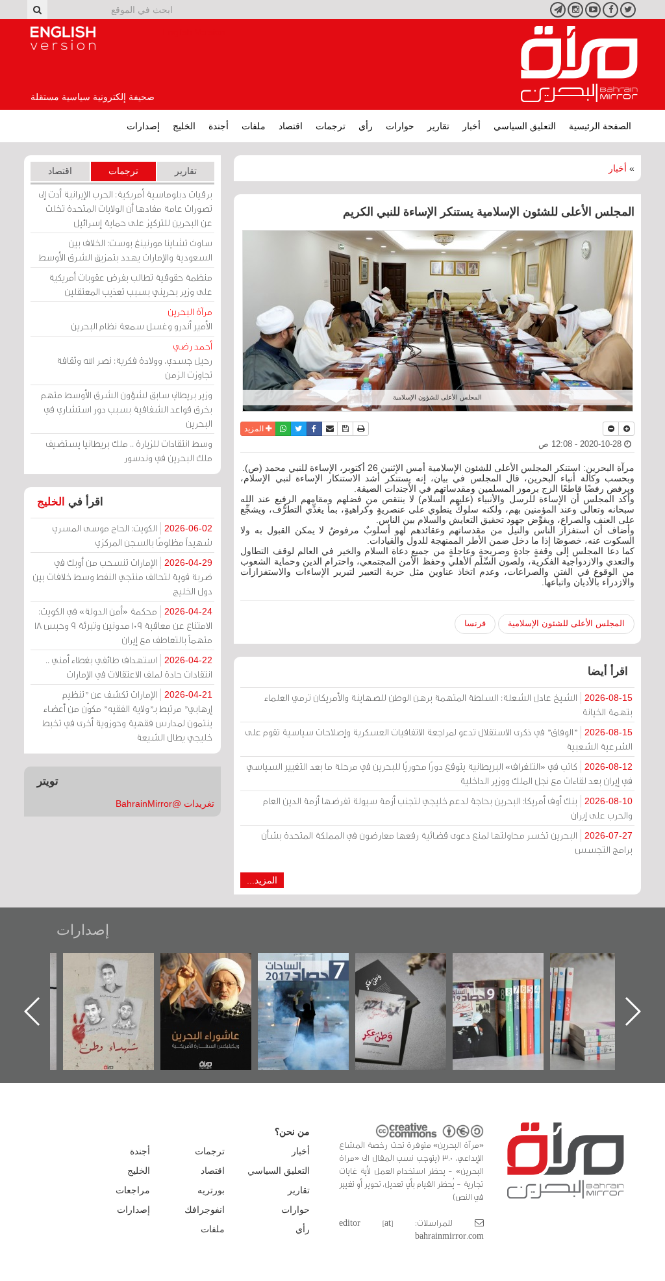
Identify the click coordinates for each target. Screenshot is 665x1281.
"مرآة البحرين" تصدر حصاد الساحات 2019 (608, 982)
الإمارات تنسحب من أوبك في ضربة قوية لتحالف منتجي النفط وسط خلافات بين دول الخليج (122, 576)
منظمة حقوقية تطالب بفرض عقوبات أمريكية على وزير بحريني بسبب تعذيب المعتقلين (130, 284)
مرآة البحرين (579, 64)
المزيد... (262, 880)
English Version (63, 38)
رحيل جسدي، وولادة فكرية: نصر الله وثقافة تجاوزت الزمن (134, 360)
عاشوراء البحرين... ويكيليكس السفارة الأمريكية (316, 982)
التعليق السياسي (525, 126)
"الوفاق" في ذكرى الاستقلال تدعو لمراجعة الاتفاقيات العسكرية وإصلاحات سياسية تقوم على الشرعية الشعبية (439, 739)
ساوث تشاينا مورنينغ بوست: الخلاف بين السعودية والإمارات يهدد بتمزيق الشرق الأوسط (125, 250)
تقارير (438, 126)
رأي (365, 126)
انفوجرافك (204, 1209)
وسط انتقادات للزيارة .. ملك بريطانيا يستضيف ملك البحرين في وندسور (128, 450)
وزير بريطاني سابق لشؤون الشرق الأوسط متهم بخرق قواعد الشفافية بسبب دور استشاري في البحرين (126, 409)
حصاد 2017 (413, 966)
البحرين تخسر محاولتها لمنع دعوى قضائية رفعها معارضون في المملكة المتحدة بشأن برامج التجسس (447, 842)
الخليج (184, 126)
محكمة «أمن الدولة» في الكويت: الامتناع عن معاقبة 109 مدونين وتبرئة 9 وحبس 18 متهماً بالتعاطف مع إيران (123, 625)
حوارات (400, 126)
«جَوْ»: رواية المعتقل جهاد (121, 974)
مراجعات (133, 1190)
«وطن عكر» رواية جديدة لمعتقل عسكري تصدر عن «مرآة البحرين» (511, 990)
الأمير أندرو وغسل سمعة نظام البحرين (141, 319)
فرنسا (475, 623)
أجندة (218, 126)
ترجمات (330, 126)
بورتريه (211, 1190)
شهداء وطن (219, 966)
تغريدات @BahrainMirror (165, 803)
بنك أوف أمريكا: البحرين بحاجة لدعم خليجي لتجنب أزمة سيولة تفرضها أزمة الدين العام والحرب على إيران (448, 808)
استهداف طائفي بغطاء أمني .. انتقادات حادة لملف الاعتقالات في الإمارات (128, 667)
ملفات (254, 126)
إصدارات (143, 126)
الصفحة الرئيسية (600, 126)
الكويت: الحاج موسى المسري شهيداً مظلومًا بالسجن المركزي (132, 535)
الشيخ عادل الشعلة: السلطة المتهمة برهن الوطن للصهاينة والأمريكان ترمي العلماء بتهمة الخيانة (448, 704)
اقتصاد (291, 126)
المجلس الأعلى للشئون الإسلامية (566, 623)
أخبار (471, 126)
